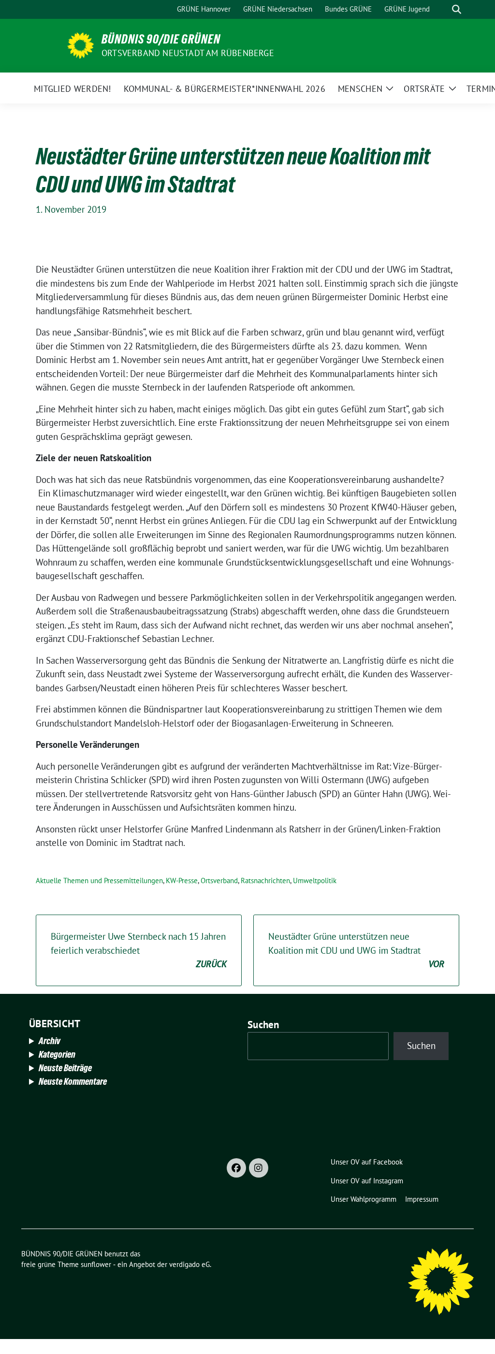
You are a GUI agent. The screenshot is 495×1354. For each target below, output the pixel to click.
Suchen (263, 1024)
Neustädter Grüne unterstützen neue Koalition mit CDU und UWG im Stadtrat (356, 950)
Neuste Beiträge (65, 1068)
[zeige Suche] (456, 9)
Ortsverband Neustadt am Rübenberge (188, 52)
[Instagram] (258, 1168)
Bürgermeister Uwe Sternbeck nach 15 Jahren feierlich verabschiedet (139, 950)
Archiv (49, 1040)
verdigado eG (189, 1264)
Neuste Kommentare (73, 1081)
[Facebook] (236, 1168)
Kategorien (57, 1054)
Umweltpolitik (314, 880)
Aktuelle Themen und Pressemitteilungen (99, 880)
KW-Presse (182, 880)
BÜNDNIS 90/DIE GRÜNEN (161, 39)
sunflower (96, 1264)
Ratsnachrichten (265, 880)
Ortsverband (219, 880)
